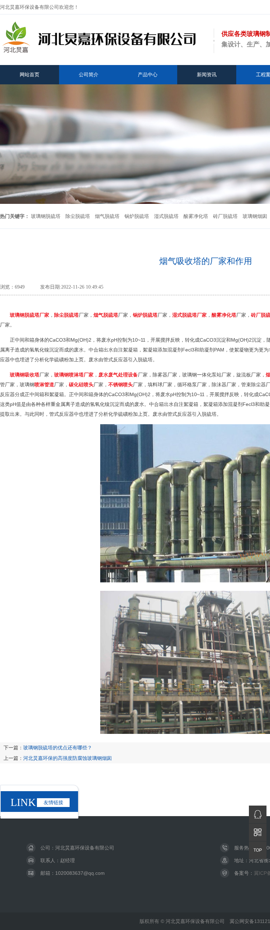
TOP (257, 850)
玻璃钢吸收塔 (24, 374)
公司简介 (88, 74)
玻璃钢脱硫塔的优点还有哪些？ (57, 747)
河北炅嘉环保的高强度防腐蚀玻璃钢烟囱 (67, 758)
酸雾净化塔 (196, 216)
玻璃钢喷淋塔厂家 (74, 374)
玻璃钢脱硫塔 (45, 216)
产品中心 (148, 74)
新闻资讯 (207, 74)
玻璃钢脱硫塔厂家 (29, 315)
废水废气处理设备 (118, 374)
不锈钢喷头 (120, 384)
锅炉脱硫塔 (136, 216)
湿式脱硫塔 (166, 216)
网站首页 (29, 74)
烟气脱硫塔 (107, 216)
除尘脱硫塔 (77, 216)
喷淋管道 (44, 384)
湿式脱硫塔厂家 (189, 315)
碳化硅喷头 (81, 384)
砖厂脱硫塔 (225, 216)
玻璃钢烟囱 (255, 216)
